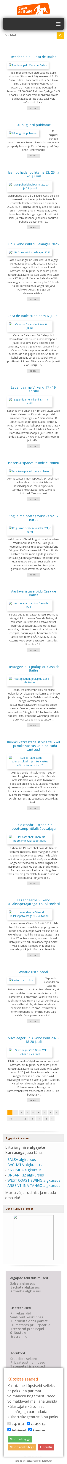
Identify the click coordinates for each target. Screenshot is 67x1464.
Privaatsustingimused (27, 1362)
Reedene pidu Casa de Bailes (33, 57)
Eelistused (19, 1430)
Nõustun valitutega (22, 1447)
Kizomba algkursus (25, 1291)
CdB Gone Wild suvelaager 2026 (33, 244)
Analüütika (38, 1424)
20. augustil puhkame (33, 125)
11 (17, 1118)
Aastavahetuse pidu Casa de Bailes (33, 593)
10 (10, 1118)
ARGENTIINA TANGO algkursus (33, 1185)
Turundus (39, 1430)
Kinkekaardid (20, 1313)
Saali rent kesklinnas (26, 1317)
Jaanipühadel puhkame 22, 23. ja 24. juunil (33, 174)
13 (31, 1118)
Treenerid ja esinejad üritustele (27, 1331)
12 (24, 1118)
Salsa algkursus (22, 1283)
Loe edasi (33, 108)
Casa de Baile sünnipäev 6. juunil (33, 316)
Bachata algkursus (25, 1287)
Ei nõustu (46, 1447)
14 (38, 1118)
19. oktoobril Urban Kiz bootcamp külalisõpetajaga (34, 827)
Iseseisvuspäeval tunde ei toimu (33, 463)
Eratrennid (18, 1336)
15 (45, 1118)
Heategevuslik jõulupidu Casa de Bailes (34, 668)
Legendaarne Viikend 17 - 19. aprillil (33, 389)
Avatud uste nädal (33, 972)
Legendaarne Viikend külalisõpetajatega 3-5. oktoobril (33, 902)
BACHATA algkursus (24, 1164)
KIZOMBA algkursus (24, 1169)
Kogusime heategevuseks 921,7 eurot (33, 518)
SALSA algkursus (21, 1159)
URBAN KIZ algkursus (25, 1175)
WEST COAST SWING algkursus (33, 1180)
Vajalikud (18, 1424)
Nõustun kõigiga (20, 1439)
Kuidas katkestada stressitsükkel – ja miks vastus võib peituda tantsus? (33, 746)
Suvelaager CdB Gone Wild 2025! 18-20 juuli (33, 1040)
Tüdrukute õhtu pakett (29, 1321)
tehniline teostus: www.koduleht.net (33, 1461)
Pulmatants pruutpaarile (30, 1325)
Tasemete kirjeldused (27, 1366)
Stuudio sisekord (23, 1358)
